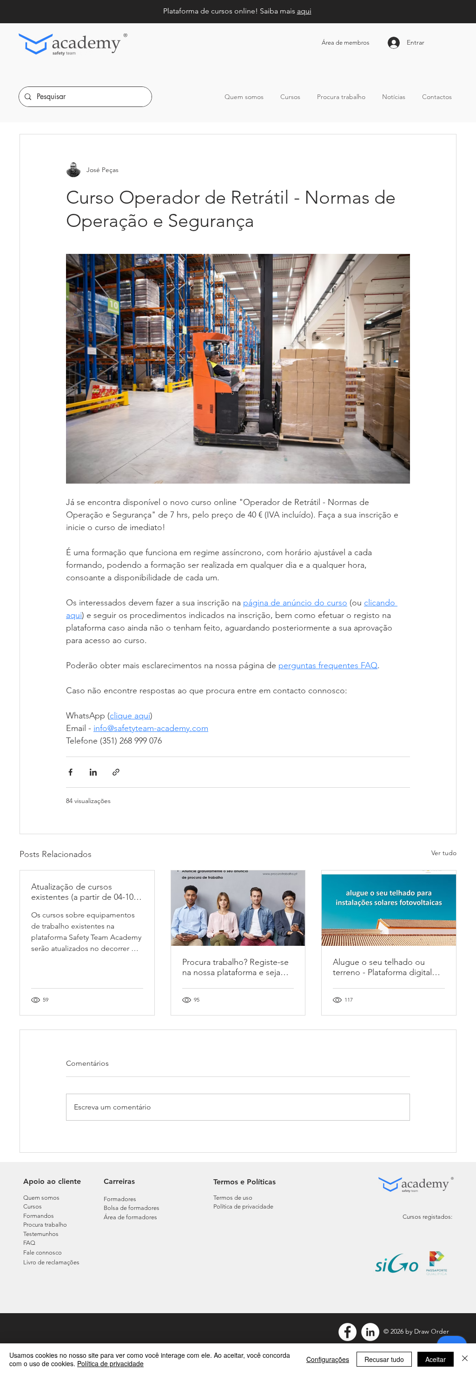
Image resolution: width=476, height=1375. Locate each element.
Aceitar (435, 1359)
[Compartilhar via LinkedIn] (93, 772)
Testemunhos (41, 1233)
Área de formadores (130, 1217)
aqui (304, 11)
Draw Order (431, 1331)
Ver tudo (443, 853)
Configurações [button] (327, 1359)
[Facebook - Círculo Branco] (347, 1332)
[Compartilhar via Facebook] (70, 772)
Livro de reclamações (51, 1262)
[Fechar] (464, 1359)
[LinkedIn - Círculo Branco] (370, 1332)
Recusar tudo (384, 1359)
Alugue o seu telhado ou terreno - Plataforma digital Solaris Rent (382, 967)
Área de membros (346, 42)
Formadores (120, 1199)
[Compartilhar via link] (116, 772)
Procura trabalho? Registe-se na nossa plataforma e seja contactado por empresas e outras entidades (235, 967)
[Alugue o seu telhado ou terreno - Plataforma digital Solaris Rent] (389, 908)
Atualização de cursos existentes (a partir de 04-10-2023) (83, 892)
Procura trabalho (45, 1224)
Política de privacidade (110, 1363)
